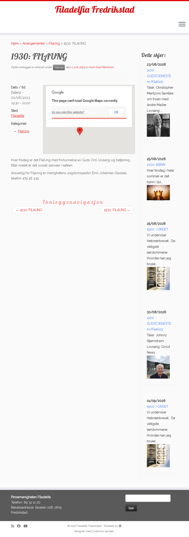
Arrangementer (34, 43)
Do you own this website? (68, 112)
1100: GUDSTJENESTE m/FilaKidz (159, 76)
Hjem (15, 43)
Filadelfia (17, 116)
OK (116, 112)
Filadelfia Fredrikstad (94, 9)
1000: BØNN (156, 165)
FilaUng (54, 43)
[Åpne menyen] (182, 24)
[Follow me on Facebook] (20, 526)
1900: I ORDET (157, 229)
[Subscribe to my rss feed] (14, 526)
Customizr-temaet (103, 531)
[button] (80, 131)
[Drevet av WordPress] (120, 525)
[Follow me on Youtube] (27, 526)
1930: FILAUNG (29, 210)
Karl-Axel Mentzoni (101, 67)
